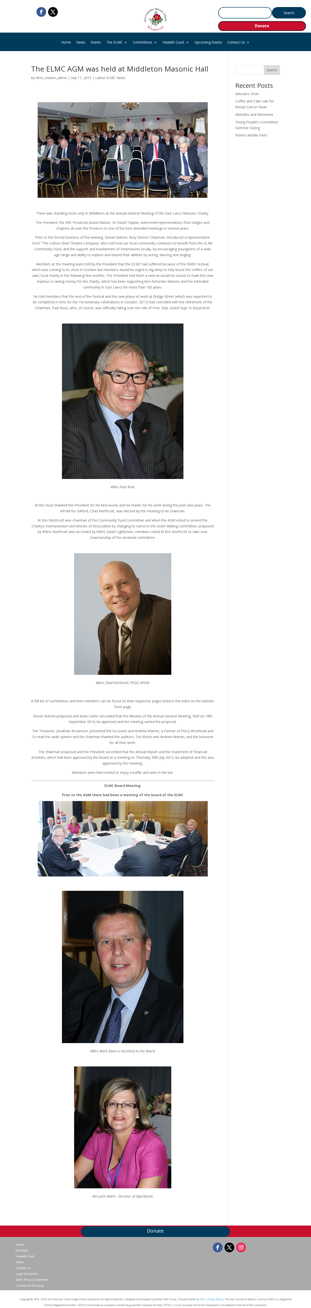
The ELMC (114, 43)
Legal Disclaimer (27, 1274)
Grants (96, 43)
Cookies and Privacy (29, 1286)
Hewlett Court (173, 43)
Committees (142, 43)
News (80, 43)
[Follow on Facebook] (41, 12)
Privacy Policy (214, 1299)
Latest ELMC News (110, 77)
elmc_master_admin (51, 77)
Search (272, 70)
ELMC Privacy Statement (32, 1280)
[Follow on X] (53, 12)
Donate (262, 25)
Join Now (22, 1251)
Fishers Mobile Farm (251, 135)
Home (66, 43)
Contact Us (236, 43)
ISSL (202, 1299)
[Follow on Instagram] (241, 1247)
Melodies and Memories (254, 114)
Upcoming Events (208, 43)
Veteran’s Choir (247, 93)
